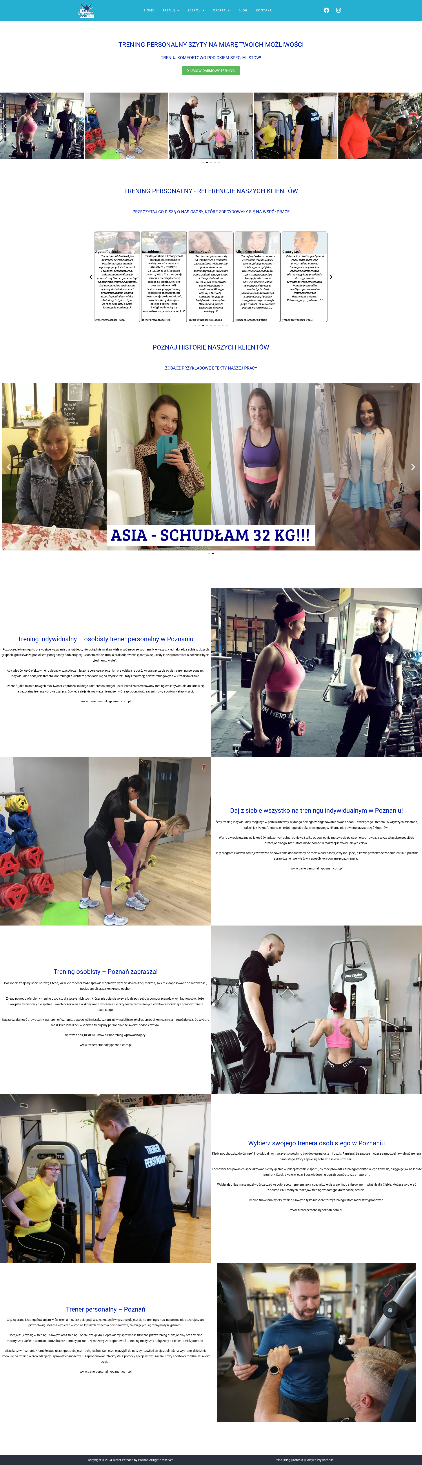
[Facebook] (326, 10)
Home (149, 10)
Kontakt (264, 10)
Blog (242, 10)
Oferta (219, 10)
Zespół (194, 10)
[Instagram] (338, 10)
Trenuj (169, 10)
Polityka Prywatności (319, 1460)
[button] (171, 10)
